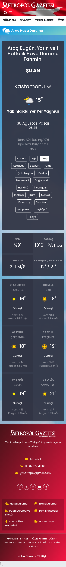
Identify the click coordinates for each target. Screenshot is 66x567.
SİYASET (25, 20)
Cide (48, 165)
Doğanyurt (41, 180)
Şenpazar (23, 209)
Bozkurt (35, 165)
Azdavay (18, 165)
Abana (21, 158)
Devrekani (22, 180)
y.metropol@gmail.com (35, 473)
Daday (43, 173)
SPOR (21, 542)
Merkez (45, 195)
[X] (26, 487)
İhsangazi (40, 187)
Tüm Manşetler (48, 510)
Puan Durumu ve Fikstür (18, 512)
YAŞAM (33, 546)
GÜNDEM (9, 20)
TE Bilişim (42, 556)
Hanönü (23, 187)
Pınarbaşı (24, 202)
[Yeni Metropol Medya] (28, 6)
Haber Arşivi (46, 521)
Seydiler (41, 202)
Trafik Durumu (47, 503)
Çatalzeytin (25, 173)
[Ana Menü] (10, 13)
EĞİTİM (47, 542)
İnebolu (19, 195)
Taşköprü (41, 209)
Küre (32, 195)
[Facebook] (20, 487)
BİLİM (57, 542)
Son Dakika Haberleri (14, 523)
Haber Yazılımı (27, 556)
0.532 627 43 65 (35, 466)
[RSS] (46, 487)
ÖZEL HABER (39, 538)
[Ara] (5, 13)
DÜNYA (53, 538)
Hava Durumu (18, 503)
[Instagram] (33, 487)
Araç (45, 158)
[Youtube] (39, 487)
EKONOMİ (10, 542)
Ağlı (33, 158)
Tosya (32, 217)
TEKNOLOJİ (34, 542)
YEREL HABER (44, 20)
